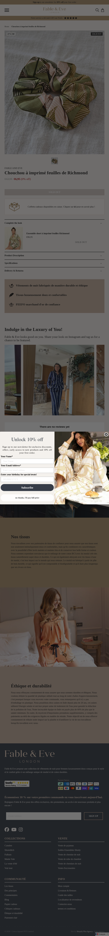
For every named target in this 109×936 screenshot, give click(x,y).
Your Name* (7, 456)
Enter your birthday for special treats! (19, 474)
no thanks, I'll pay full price (27, 498)
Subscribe (27, 487)
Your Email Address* (11, 465)
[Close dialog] (106, 434)
